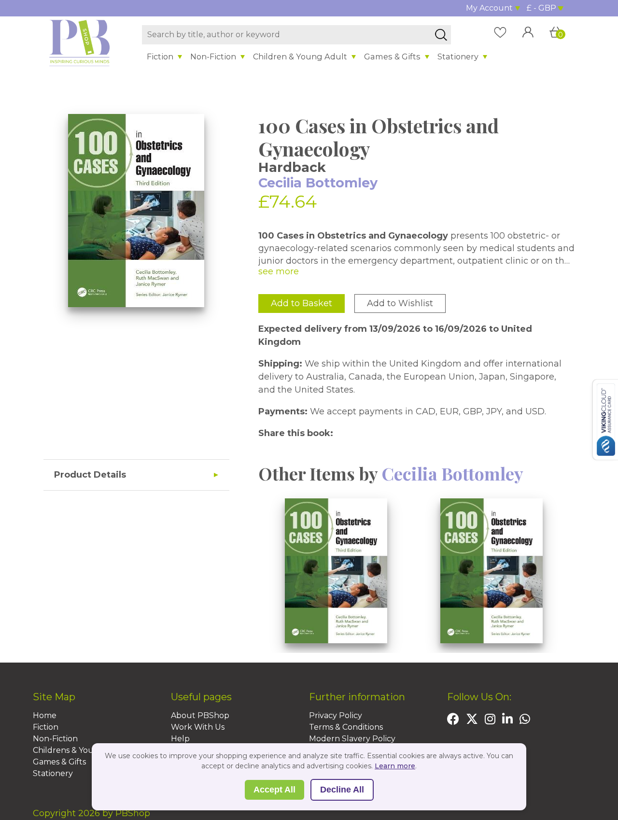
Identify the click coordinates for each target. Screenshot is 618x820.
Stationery (457, 56)
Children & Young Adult (300, 56)
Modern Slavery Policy (352, 738)
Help (180, 738)
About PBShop (200, 715)
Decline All (342, 789)
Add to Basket (301, 303)
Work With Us (198, 727)
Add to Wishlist (400, 303)
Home (44, 715)
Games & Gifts (392, 56)
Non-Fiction (213, 56)
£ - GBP (541, 8)
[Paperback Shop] (79, 42)
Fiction (160, 56)
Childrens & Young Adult (80, 750)
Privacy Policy (335, 715)
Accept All (274, 789)
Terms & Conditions (346, 727)
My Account (489, 8)
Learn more (395, 766)
